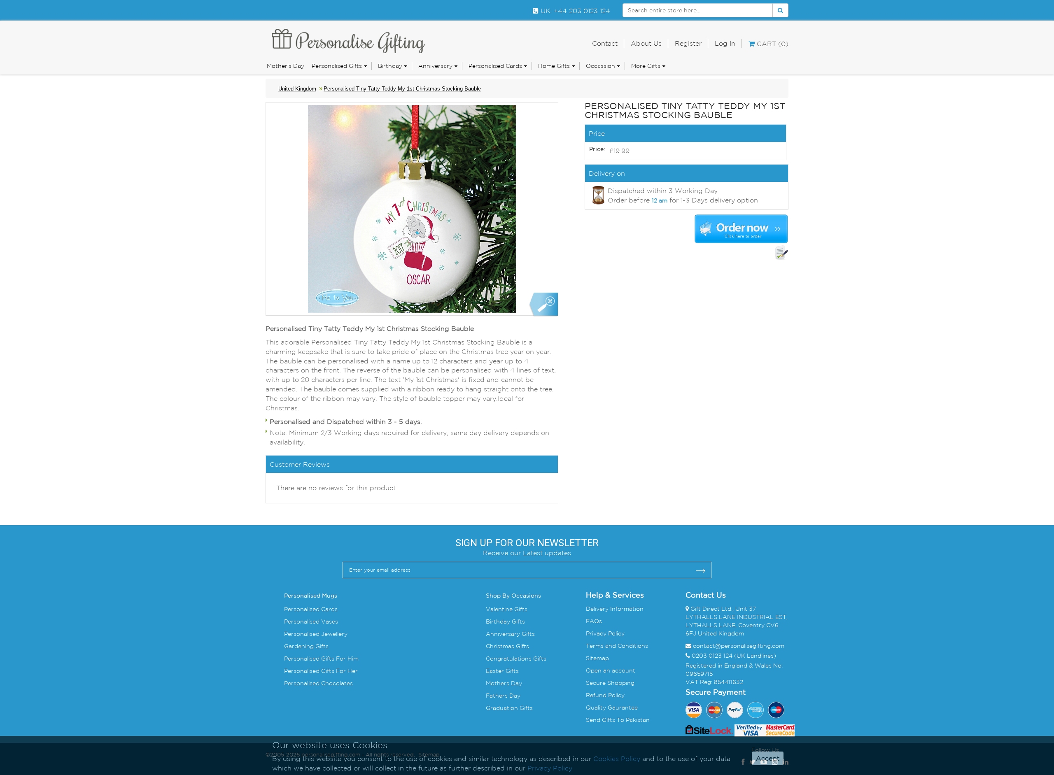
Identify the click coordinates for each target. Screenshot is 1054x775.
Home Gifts (554, 66)
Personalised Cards (495, 66)
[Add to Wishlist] (781, 252)
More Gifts (645, 66)
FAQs (594, 621)
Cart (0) (771, 43)
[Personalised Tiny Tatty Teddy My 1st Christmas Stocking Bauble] (543, 305)
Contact (605, 43)
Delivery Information (615, 608)
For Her (346, 671)
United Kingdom (297, 89)
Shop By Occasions (513, 595)
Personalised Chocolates (318, 683)
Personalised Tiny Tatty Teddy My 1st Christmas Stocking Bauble (402, 89)
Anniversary (435, 66)
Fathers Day (503, 695)
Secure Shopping (610, 683)
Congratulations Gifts (516, 658)
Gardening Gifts (306, 646)
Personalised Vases (311, 621)
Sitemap (597, 658)
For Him (346, 658)
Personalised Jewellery (315, 634)
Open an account (610, 670)
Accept (767, 758)
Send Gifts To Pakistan (618, 720)
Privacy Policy (605, 633)
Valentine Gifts (506, 609)
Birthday (390, 66)
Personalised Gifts (337, 66)
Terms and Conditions (617, 645)
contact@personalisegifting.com (738, 645)
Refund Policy (605, 695)
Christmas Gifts (507, 646)
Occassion (600, 66)
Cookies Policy (616, 758)
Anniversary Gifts (510, 634)
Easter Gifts (502, 671)
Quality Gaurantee (612, 707)
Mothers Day (504, 683)
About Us (646, 43)
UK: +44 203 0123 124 (574, 10)
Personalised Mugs (310, 595)
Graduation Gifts (509, 708)
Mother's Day (285, 66)
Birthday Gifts (505, 621)
